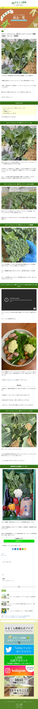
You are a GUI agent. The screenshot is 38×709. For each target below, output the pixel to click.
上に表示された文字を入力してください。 (8, 580)
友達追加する (18, 541)
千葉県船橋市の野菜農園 (19, 705)
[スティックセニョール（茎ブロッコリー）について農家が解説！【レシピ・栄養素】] (18, 549)
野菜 (3, 553)
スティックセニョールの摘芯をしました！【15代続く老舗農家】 (20, 610)
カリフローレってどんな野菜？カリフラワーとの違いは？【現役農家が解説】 (17, 615)
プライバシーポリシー (30, 701)
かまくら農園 (19, 704)
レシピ (3, 555)
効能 (5, 555)
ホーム (6, 701)
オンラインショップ (19, 701)
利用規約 (25, 701)
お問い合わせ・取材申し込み (12, 701)
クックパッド (12, 380)
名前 (3, 574)
